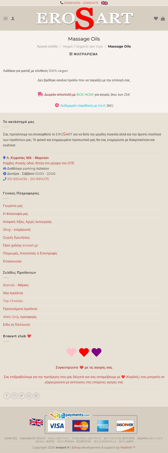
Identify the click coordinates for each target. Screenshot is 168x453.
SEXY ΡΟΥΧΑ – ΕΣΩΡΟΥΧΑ (74, 441)
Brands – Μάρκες (16, 285)
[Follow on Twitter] (21, 395)
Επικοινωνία (12, 261)
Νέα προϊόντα (13, 293)
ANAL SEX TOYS (58, 438)
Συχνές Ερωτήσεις (16, 238)
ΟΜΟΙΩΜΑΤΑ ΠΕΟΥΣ (32, 438)
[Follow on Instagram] (14, 395)
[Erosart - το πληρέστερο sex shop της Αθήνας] (84, 18)
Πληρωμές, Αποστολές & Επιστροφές (30, 253)
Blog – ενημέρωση (17, 230)
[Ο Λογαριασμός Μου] (13, 18)
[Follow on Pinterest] (36, 395)
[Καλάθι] (163, 18)
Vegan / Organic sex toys (83, 46)
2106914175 (90, 3)
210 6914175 (39, 179)
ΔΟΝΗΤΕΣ (11, 438)
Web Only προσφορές (20, 317)
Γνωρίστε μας (13, 206)
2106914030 (72, 3)
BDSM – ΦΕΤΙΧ (45, 441)
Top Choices (13, 301)
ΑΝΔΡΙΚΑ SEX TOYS (149, 438)
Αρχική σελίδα (47, 46)
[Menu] (5, 18)
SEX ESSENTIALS (105, 441)
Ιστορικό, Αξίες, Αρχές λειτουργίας (27, 222)
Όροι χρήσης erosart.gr (20, 245)
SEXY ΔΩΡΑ (126, 441)
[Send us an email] (29, 395)
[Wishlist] (156, 18)
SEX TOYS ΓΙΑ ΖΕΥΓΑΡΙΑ (119, 438)
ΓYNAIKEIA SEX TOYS (86, 438)
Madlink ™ (127, 447)
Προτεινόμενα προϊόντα (20, 309)
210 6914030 (16, 179)
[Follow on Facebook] (6, 395)
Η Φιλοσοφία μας (15, 214)
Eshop (76, 447)
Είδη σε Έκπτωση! (16, 325)
